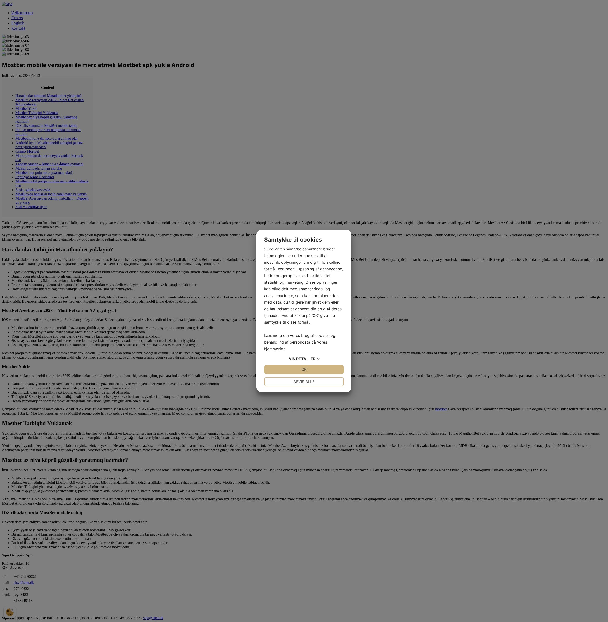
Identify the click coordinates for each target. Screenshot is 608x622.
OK (304, 369)
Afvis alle (304, 381)
